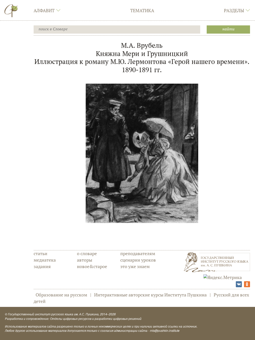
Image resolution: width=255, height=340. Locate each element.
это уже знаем (135, 266)
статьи (40, 253)
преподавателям (137, 253)
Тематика (142, 10)
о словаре (87, 253)
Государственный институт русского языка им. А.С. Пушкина (53, 314)
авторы (84, 260)
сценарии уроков (138, 260)
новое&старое (92, 266)
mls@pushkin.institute (165, 330)
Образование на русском (61, 295)
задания (42, 266)
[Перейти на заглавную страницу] (11, 10)
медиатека (45, 260)
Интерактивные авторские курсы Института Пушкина (150, 295)
